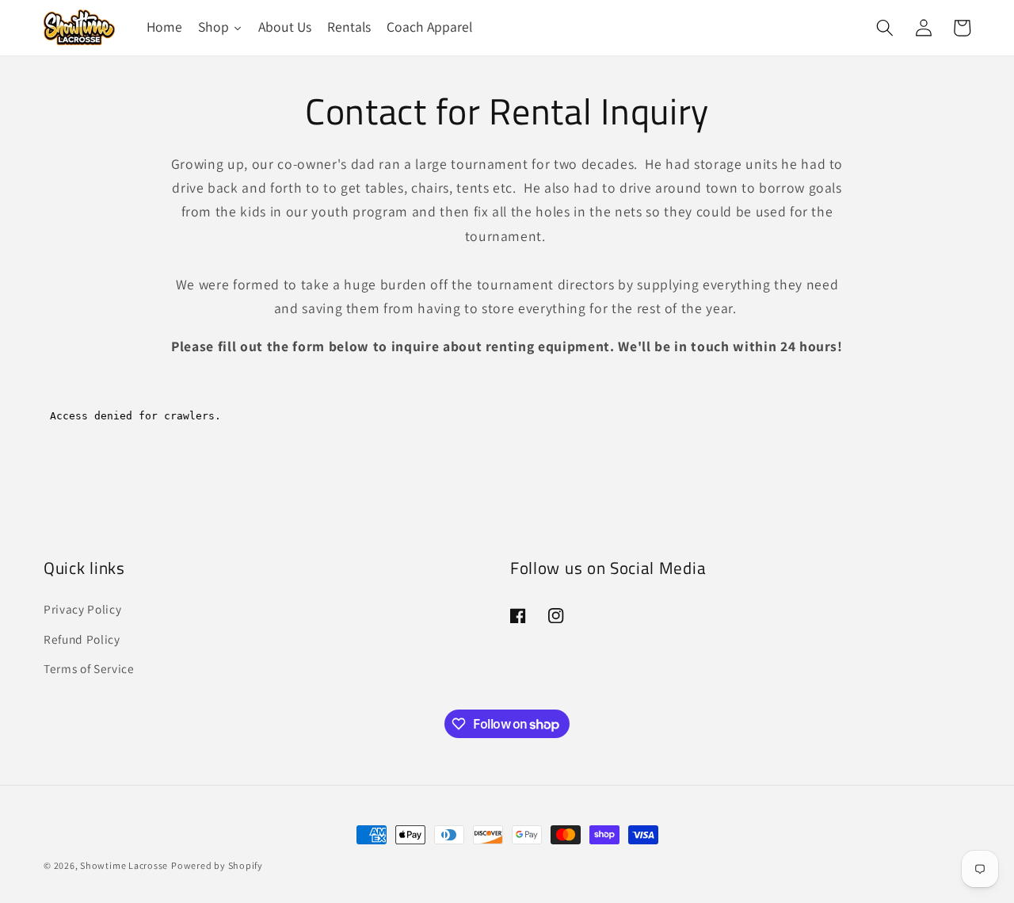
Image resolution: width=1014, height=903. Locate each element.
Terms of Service (89, 668)
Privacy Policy (82, 608)
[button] (885, 28)
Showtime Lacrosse (124, 865)
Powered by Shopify (217, 865)
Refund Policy (82, 638)
